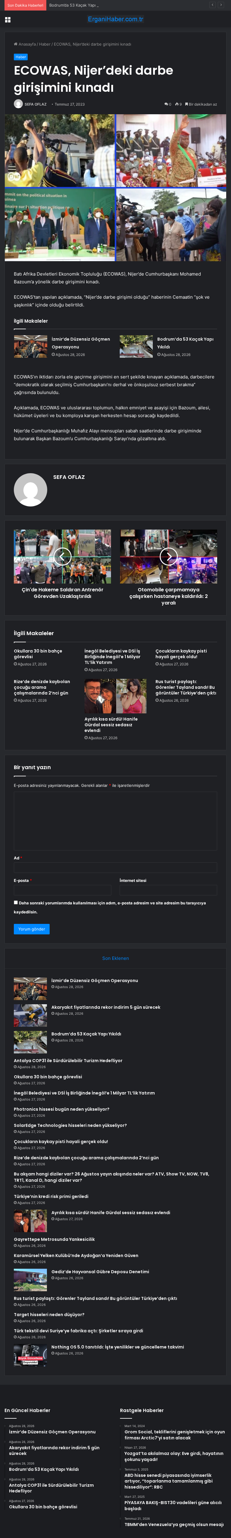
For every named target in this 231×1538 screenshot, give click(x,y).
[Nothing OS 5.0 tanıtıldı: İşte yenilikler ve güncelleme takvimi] (30, 1355)
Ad (18, 858)
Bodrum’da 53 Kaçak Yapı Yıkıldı (78, 5)
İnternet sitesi (133, 880)
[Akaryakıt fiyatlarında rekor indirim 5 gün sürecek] (30, 1015)
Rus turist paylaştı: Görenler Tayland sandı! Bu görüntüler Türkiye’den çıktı (186, 687)
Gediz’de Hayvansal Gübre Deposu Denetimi (100, 1272)
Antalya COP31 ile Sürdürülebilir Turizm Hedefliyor (68, 1061)
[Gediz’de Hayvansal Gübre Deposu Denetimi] (30, 1280)
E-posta (23, 880)
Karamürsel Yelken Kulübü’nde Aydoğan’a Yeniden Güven (76, 1256)
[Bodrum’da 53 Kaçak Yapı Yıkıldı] (136, 346)
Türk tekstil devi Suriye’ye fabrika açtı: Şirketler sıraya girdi (78, 1331)
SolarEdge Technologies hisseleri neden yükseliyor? (70, 1125)
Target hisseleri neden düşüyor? (49, 1315)
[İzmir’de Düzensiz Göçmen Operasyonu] (30, 346)
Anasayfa (26, 44)
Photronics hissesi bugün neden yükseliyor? (61, 1109)
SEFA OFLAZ (36, 104)
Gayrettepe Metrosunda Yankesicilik (54, 1239)
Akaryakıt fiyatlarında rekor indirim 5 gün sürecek (105, 1007)
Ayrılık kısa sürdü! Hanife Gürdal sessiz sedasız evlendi (111, 724)
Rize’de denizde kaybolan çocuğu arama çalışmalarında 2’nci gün (42, 687)
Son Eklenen (115, 958)
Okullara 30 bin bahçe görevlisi (38, 654)
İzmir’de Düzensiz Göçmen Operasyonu (94, 981)
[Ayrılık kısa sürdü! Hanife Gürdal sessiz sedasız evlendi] (115, 696)
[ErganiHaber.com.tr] (115, 19)
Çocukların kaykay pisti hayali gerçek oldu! (181, 654)
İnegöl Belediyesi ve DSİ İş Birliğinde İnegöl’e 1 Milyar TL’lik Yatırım (112, 656)
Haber (45, 44)
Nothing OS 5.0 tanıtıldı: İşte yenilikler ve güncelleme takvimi (117, 1347)
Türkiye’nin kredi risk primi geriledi (51, 1196)
